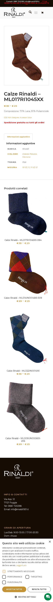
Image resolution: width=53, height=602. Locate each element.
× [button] (50, 542)
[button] (26, 597)
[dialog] (26, 570)
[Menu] (36, 12)
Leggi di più (21, 565)
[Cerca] (29, 13)
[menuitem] (29, 13)
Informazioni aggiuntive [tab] (18, 137)
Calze (30, 117)
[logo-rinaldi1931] (22, 13)
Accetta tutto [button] (14, 589)
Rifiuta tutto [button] (39, 589)
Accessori (23, 117)
